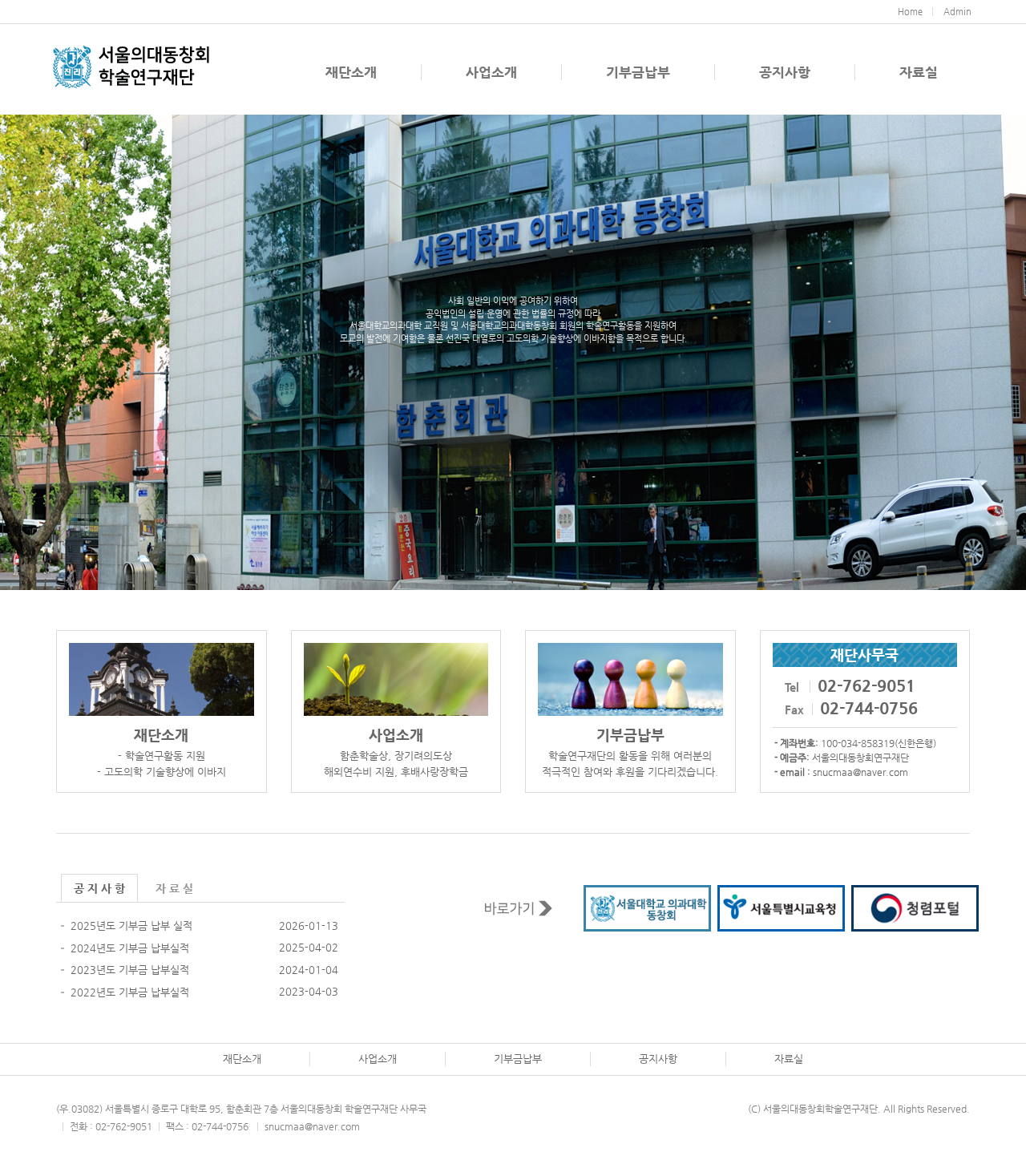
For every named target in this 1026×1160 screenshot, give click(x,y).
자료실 (918, 72)
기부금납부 (638, 72)
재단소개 (351, 72)
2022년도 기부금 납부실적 (130, 992)
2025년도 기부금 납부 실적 (131, 926)
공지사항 (784, 72)
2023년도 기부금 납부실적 (130, 970)
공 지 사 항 (99, 888)
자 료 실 (174, 888)
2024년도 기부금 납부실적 (130, 948)
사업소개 (491, 72)
